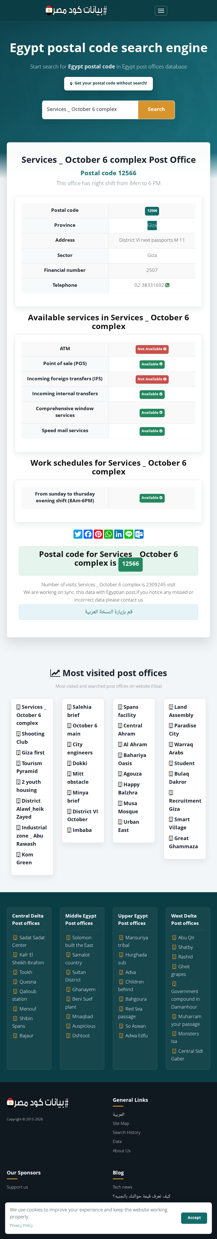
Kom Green (24, 859)
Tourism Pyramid (29, 768)
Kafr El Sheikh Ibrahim (28, 959)
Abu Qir (186, 938)
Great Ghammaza (183, 843)
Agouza (132, 774)
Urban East (128, 827)
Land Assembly (181, 712)
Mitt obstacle (78, 778)
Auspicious (84, 1026)
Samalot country (77, 959)
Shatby (185, 947)
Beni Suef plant (79, 1003)
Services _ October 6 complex (31, 716)
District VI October (82, 816)
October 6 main (82, 730)
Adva (130, 972)
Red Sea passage (130, 1013)
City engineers (80, 749)
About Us (122, 1151)
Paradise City (182, 730)
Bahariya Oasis (132, 760)
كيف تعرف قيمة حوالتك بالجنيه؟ (141, 1197)
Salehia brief (79, 712)
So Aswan (135, 1026)
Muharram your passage (186, 1020)
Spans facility (128, 712)
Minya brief (77, 797)
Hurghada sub (132, 959)
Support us (17, 1188)
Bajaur (26, 1036)
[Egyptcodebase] (76, 11)
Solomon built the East (79, 941)
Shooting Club (30, 738)
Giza (152, 225)
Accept (194, 1218)
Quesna (27, 982)
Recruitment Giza (185, 805)
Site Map (121, 1124)
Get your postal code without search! (111, 83)
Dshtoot (81, 1036)
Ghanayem (84, 989)
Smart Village (179, 824)
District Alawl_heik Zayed (30, 809)
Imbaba (82, 831)
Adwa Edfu (136, 1036)
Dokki (80, 764)
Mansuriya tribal (133, 941)
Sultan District (75, 976)
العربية (118, 1115)
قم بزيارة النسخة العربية (109, 612)
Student (184, 764)
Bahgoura (136, 999)
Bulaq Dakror (179, 778)
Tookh (25, 972)
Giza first (33, 753)
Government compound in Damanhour (185, 999)
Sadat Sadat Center (28, 941)
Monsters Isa (185, 1037)
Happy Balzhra (129, 789)
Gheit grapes (180, 970)
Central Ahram (130, 730)
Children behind (131, 986)
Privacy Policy (21, 1226)
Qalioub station (24, 995)
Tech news (122, 1188)
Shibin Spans (22, 1022)
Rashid (185, 957)
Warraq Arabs (181, 749)
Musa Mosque (128, 808)
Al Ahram (135, 745)
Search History (126, 1133)
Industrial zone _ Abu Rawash (31, 836)
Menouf (27, 1009)
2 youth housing (28, 787)
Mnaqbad (82, 1017)
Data (117, 1142)
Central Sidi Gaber (187, 1055)
